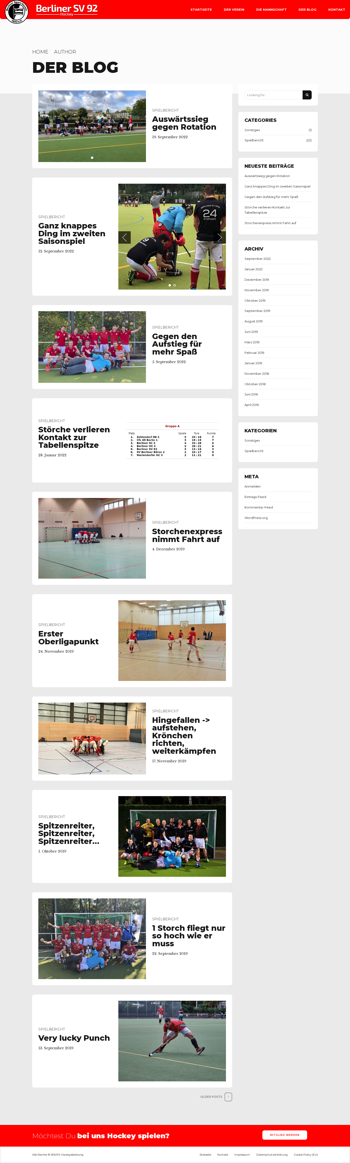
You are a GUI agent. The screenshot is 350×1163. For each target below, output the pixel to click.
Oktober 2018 (255, 384)
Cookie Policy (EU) (306, 1118)
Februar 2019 (254, 353)
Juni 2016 (251, 394)
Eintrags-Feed (255, 497)
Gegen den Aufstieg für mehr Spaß (177, 307)
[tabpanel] (92, 126)
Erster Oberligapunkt (68, 601)
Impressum (242, 1118)
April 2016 (252, 405)
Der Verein (234, 9)
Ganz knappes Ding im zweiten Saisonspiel (71, 215)
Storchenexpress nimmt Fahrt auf (187, 498)
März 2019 (252, 342)
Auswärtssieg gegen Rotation (184, 123)
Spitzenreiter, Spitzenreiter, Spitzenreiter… (68, 796)
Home (40, 52)
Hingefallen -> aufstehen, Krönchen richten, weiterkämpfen (184, 699)
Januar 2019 (253, 363)
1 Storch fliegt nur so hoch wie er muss (188, 899)
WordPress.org (256, 518)
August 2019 (254, 321)
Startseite (201, 9)
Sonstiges (252, 130)
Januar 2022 (254, 269)
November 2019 (257, 290)
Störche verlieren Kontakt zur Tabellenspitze (74, 400)
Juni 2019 (251, 332)
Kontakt (336, 9)
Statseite (205, 1118)
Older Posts (211, 1060)
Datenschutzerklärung (272, 1118)
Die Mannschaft (271, 9)
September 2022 (258, 259)
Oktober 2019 (255, 300)
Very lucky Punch (74, 1001)
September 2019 (257, 311)
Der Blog (307, 9)
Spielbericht (165, 110)
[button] (124, 219)
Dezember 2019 (257, 279)
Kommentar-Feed (259, 507)
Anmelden (253, 486)
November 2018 (257, 373)
